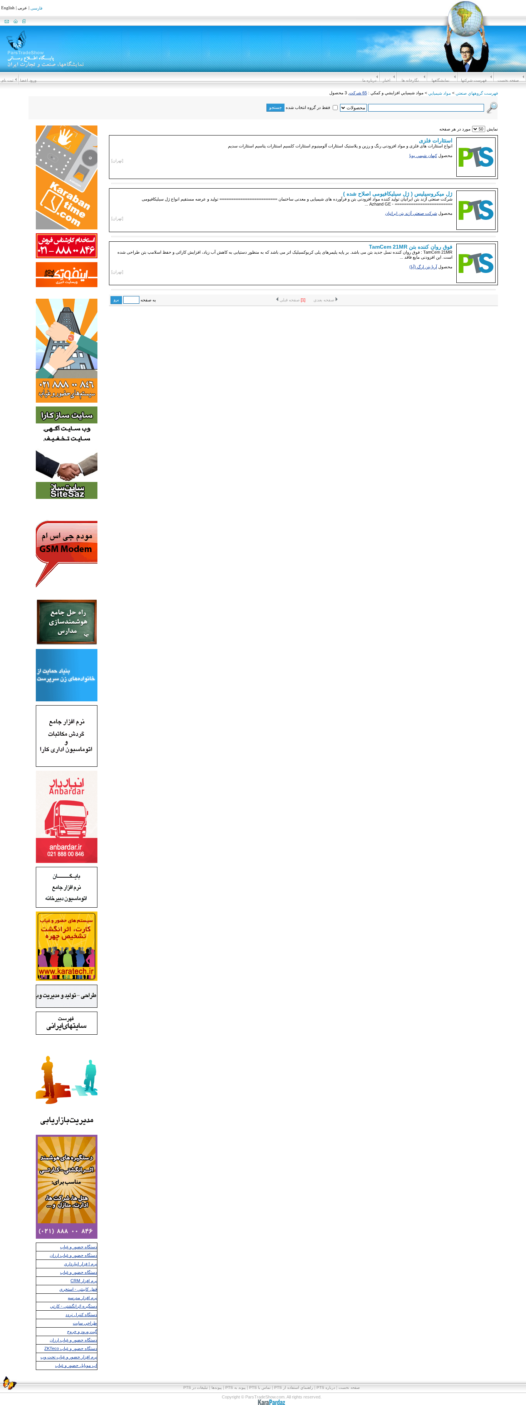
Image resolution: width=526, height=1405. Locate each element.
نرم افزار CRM (83, 1280)
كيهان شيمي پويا (423, 155)
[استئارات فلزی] (476, 174)
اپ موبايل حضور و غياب (76, 1365)
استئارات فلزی (435, 140)
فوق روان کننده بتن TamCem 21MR (410, 247)
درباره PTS (326, 1387)
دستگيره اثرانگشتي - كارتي (73, 1306)
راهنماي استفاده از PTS (293, 1387)
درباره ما (369, 80)
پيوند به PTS (235, 1387)
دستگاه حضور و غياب (78, 1246)
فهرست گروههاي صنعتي (477, 93)
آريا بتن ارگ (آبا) (423, 266)
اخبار (386, 80)
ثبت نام (7, 80)
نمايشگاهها (440, 80)
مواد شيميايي (439, 93)
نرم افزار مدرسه (82, 1297)
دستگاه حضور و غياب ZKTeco (70, 1348)
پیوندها (216, 1387)
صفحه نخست (508, 80)
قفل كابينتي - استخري (78, 1289)
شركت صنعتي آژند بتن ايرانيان (411, 213)
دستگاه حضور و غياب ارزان (73, 1255)
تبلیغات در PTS (195, 1387)
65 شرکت (358, 92)
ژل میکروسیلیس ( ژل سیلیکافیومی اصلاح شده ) (397, 194)
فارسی (36, 8)
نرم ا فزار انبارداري (80, 1263)
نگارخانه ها (410, 80)
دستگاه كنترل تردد (81, 1314)
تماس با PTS (260, 1387)
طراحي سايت (85, 1323)
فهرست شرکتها (474, 80)
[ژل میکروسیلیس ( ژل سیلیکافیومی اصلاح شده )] (476, 227)
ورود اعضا (28, 80)
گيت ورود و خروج (82, 1331)
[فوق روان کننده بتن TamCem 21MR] (476, 280)
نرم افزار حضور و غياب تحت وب (68, 1357)
